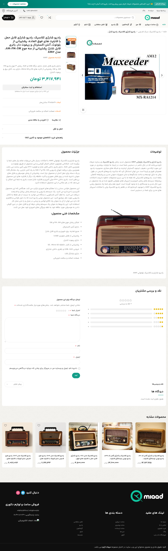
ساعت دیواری (119, 522)
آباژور (122, 535)
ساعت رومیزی (119, 525)
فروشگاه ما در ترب (160, 535)
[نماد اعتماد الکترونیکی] (28, 520)
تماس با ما (162, 525)
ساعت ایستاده (119, 528)
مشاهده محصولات (19, 4)
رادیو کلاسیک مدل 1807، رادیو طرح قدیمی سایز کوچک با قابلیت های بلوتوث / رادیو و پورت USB (18, 457)
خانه (165, 31)
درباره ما (163, 522)
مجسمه (80, 535)
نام (77, 345)
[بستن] (4, 4)
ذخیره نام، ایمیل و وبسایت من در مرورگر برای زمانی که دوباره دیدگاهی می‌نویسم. (43, 368)
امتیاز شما (75, 311)
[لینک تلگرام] (23, 493)
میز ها (122, 532)
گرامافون (80, 528)
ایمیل (76, 357)
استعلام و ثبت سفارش (32, 87)
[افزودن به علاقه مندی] (138, 425)
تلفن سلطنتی (78, 522)
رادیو (81, 525)
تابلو (81, 532)
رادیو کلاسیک (108, 162)
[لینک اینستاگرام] (18, 493)
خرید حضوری (162, 528)
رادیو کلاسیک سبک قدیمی (149, 31)
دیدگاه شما (74, 315)
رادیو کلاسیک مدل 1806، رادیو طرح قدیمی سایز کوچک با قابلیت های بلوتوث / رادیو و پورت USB (51, 457)
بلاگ (164, 532)
